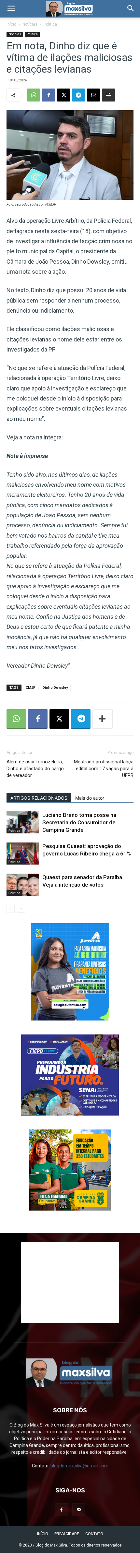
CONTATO (94, 1534)
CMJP (30, 688)
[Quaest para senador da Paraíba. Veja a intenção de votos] (23, 885)
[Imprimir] (108, 95)
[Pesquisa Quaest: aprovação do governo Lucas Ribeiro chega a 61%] (23, 853)
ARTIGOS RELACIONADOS (38, 798)
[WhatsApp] (33, 95)
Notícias (29, 24)
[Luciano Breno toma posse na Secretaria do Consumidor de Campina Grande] (23, 822)
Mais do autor (89, 798)
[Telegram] (78, 95)
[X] (63, 95)
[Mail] (78, 1509)
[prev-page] (11, 909)
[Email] (93, 95)
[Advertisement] (70, 1282)
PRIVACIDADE (66, 1534)
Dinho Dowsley (55, 688)
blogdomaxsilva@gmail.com (79, 1465)
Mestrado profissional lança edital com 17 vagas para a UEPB (103, 768)
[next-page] (21, 909)
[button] (11, 9)
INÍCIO (42, 1534)
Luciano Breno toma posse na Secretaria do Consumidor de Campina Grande (79, 822)
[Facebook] (48, 95)
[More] (102, 719)
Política (50, 24)
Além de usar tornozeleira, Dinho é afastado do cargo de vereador (35, 768)
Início (11, 24)
